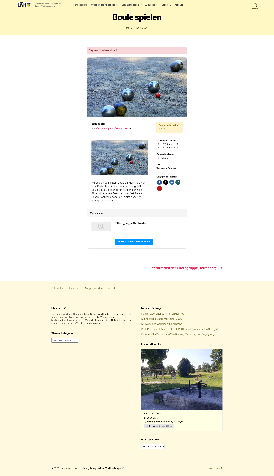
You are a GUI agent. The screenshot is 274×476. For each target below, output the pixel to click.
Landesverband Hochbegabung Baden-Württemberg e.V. (92, 468)
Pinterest (159, 188)
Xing (177, 182)
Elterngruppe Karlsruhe (109, 128)
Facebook (159, 182)
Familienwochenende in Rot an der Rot (162, 313)
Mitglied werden (94, 288)
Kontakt (179, 5)
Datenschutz (58, 288)
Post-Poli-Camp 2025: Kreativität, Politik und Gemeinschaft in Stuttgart (179, 329)
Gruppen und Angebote (103, 5)
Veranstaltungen (130, 5)
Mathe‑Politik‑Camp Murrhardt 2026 (161, 318)
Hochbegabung (79, 5)
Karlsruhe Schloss (166, 168)
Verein (165, 5)
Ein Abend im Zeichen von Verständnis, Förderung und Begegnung (177, 334)
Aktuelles (150, 5)
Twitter (165, 182)
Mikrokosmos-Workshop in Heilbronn (161, 324)
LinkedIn (171, 182)
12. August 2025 (139, 27)
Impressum (75, 288)
